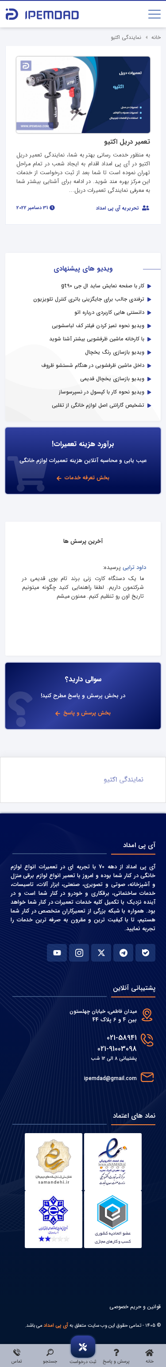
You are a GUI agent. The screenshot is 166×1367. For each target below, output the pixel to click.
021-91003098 (117, 1048)
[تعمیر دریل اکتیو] (83, 94)
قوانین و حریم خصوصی (135, 1306)
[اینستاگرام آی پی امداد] (79, 953)
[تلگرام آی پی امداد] (123, 953)
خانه (156, 37)
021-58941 (122, 1037)
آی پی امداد (56, 1325)
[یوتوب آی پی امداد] (57, 953)
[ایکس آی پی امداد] (101, 953)
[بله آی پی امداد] (145, 953)
